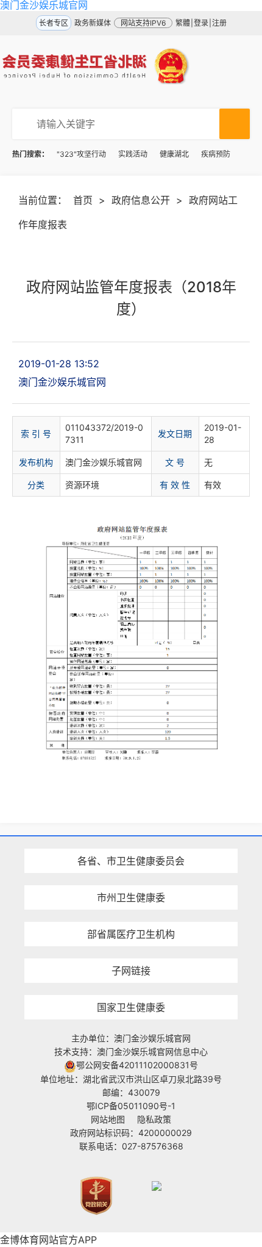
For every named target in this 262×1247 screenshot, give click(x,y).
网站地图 (108, 1119)
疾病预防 (215, 154)
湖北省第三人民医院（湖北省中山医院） (131, 912)
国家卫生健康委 (131, 1007)
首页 (83, 200)
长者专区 (53, 22)
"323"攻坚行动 (81, 154)
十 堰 (131, 827)
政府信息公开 (141, 200)
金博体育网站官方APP (48, 1240)
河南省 (131, 839)
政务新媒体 (92, 22)
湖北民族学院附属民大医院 (131, 839)
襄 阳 (131, 876)
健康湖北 (174, 154)
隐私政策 (154, 1119)
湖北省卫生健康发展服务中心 (131, 948)
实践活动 (132, 154)
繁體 (182, 22)
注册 (219, 22)
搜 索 (234, 124)
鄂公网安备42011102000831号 (137, 1065)
